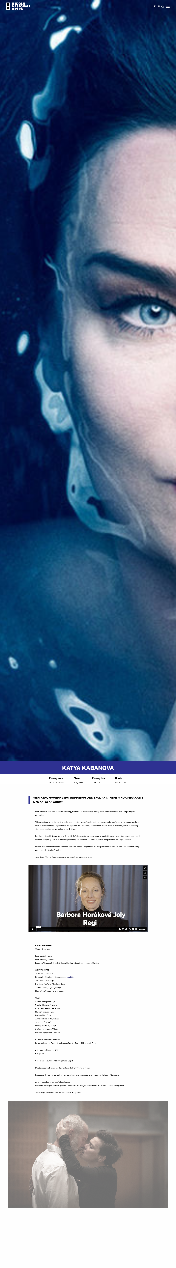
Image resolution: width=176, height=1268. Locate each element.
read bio (70, 977)
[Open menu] (167, 6)
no (159, 6)
